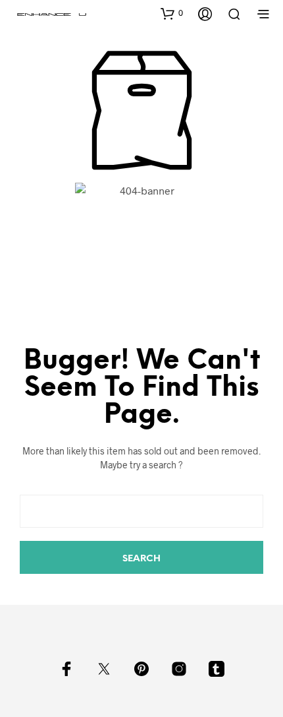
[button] (172, 13)
